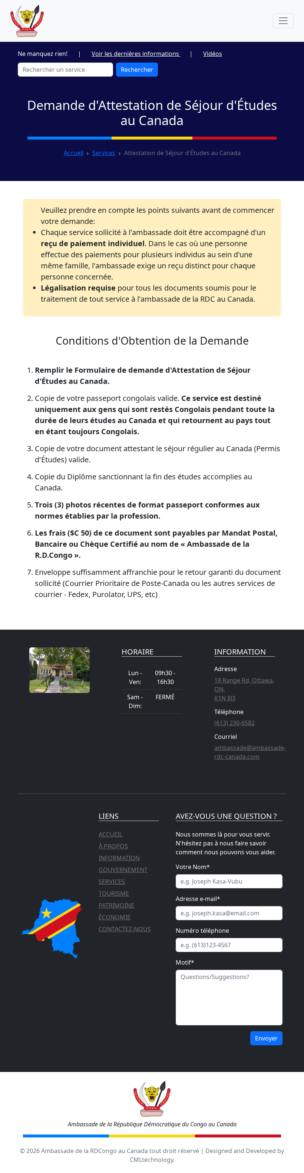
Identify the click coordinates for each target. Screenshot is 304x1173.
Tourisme (114, 893)
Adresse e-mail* (198, 899)
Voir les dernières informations (136, 54)
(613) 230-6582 (234, 723)
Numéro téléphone (202, 930)
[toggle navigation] (283, 20)
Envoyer (266, 1038)
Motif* (185, 962)
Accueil (73, 153)
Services (103, 153)
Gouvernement (123, 870)
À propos (113, 846)
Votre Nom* (193, 867)
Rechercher (137, 70)
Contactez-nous (125, 929)
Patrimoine (116, 905)
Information (119, 858)
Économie (114, 917)
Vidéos (212, 54)
